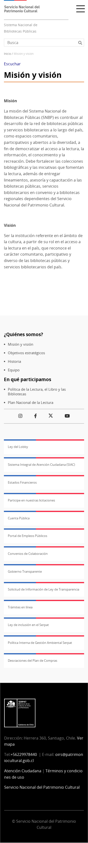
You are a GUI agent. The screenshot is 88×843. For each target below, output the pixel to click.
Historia (14, 361)
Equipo (14, 370)
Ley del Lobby (18, 446)
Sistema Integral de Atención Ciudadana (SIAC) (41, 464)
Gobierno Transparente (25, 571)
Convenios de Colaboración (28, 553)
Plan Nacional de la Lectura (30, 402)
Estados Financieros (22, 482)
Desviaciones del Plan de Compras (32, 660)
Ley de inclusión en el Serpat (28, 625)
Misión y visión (20, 344)
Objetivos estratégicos (26, 353)
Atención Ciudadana (22, 771)
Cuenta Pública (19, 518)
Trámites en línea (20, 607)
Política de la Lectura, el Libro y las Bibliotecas (37, 391)
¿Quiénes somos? (23, 334)
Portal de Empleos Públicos (27, 536)
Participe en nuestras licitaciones (31, 500)
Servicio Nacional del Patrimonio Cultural (42, 787)
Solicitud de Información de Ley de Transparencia (43, 589)
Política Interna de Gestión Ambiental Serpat (40, 642)
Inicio (7, 54)
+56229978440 (24, 754)
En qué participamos (27, 379)
